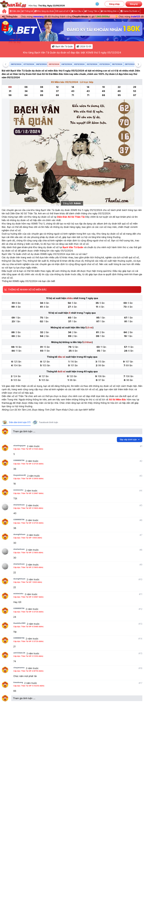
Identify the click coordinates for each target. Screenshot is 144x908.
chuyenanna (18, 668)
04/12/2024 (66, 64)
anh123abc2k (19, 653)
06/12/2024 (41, 64)
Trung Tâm (92, 11)
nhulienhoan (19, 505)
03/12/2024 (79, 64)
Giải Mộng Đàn (110, 11)
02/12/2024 (92, 64)
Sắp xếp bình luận (128, 439)
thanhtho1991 (19, 623)
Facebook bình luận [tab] (48, 422)
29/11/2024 (130, 64)
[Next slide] (138, 64)
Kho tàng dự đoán (45, 11)
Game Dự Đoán (130, 11)
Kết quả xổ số (61, 11)
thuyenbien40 (19, 475)
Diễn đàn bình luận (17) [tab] (20, 422)
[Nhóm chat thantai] (97, 4)
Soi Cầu (77, 11)
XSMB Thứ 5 (38, 223)
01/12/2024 (104, 64)
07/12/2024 (28, 64)
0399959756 (18, 460)
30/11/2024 (117, 64)
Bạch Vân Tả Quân (64, 46)
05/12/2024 (54, 64)
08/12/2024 (16, 64)
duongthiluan (19, 534)
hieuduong (18, 682)
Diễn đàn (16, 11)
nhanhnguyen (19, 445)
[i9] (72, 30)
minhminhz (18, 490)
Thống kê (28, 11)
